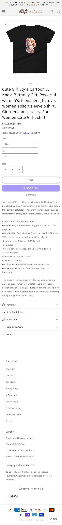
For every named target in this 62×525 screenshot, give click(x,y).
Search (9, 421)
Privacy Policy (12, 388)
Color (4, 138)
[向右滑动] (37, 83)
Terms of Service (13, 414)
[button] (3, 11)
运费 (12, 128)
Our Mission (11, 382)
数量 (4, 164)
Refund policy (12, 395)
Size (3, 151)
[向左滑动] (24, 83)
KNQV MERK (27, 520)
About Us (10, 369)
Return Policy (12, 401)
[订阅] (53, 496)
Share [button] (8, 334)
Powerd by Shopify (37, 520)
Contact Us (11, 375)
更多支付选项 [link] (31, 195)
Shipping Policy (13, 408)
